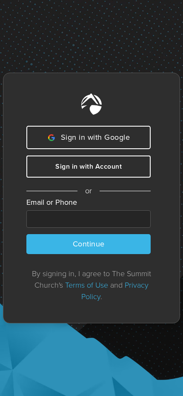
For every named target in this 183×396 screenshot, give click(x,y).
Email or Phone (51, 202)
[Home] (91, 104)
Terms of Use (86, 285)
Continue (89, 243)
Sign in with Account (88, 166)
